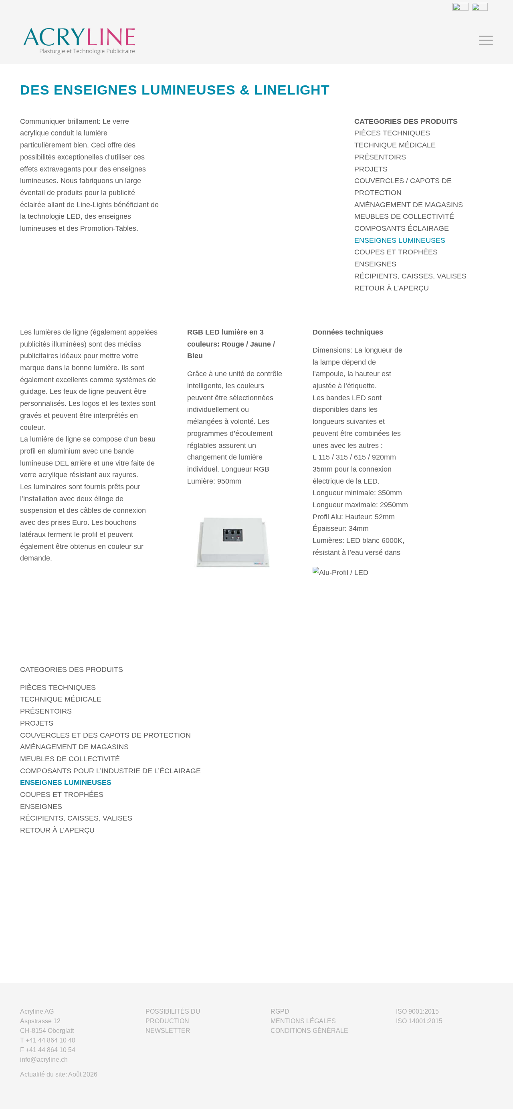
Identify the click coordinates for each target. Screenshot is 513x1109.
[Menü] (483, 40)
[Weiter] (308, 179)
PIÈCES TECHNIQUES (392, 133)
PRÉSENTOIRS (380, 157)
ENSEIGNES (375, 264)
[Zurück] (205, 179)
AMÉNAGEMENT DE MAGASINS (408, 205)
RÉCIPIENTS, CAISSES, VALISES (410, 276)
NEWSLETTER (167, 1030)
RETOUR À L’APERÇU (391, 288)
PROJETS (371, 169)
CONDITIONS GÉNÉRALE (309, 1030)
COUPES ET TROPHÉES (396, 252)
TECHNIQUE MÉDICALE (395, 145)
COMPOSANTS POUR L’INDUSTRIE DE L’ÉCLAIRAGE (110, 771)
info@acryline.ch (44, 1059)
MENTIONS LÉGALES (303, 1021)
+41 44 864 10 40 (50, 1040)
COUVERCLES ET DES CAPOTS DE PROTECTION (105, 735)
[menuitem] (483, 40)
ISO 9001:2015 (417, 1011)
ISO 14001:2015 (419, 1021)
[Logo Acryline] (132, 40)
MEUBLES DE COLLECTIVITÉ (404, 216)
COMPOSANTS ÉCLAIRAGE (401, 228)
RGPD (280, 1011)
